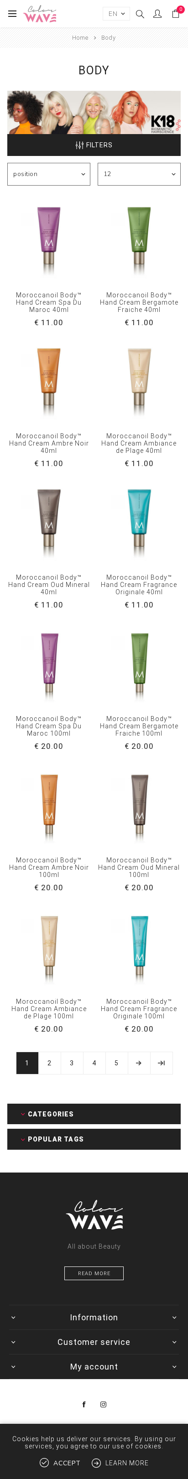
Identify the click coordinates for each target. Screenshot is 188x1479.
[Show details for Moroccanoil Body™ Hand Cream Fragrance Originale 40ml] (139, 523)
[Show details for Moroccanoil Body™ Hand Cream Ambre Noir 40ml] (48, 382)
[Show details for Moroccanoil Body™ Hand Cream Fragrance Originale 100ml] (139, 947)
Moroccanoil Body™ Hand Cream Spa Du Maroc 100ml (49, 726)
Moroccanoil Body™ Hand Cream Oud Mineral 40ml (49, 585)
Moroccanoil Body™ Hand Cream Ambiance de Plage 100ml (49, 1009)
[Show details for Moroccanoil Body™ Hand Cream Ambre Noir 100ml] (48, 805)
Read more (94, 1274)
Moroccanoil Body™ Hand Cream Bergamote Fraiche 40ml (139, 302)
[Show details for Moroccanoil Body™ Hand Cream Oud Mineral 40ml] (48, 523)
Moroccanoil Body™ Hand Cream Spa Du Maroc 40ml (49, 302)
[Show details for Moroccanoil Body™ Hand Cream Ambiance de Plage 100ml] (48, 947)
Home (80, 37)
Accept (67, 1463)
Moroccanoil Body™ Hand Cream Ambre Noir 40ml (49, 443)
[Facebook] (84, 1404)
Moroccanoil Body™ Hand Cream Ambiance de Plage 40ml (139, 443)
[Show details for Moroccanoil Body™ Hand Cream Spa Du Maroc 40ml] (48, 240)
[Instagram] (103, 1404)
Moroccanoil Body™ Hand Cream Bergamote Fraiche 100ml (139, 726)
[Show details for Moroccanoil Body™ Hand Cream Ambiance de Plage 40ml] (139, 382)
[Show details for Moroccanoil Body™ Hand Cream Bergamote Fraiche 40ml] (139, 240)
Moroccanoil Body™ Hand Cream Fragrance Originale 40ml (139, 585)
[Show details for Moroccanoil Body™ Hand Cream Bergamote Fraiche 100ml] (139, 664)
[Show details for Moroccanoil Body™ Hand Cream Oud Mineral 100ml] (139, 805)
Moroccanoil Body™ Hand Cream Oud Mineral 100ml (139, 867)
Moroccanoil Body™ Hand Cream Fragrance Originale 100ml (139, 1009)
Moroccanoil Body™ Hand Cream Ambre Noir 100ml (49, 867)
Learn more (127, 1463)
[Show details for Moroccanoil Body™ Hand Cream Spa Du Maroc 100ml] (48, 664)
